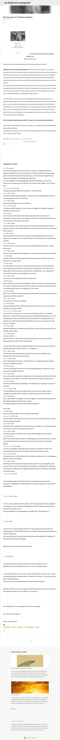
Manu (5, 291)
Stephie (5, 243)
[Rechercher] (33, 3)
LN (4, 281)
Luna (5, 556)
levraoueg (6, 388)
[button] (4, 22)
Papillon (26, 139)
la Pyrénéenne (7, 188)
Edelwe (5, 298)
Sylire (10, 139)
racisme (37, 627)
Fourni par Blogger (31, 738)
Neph (5, 233)
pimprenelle (7, 416)
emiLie (5, 276)
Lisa (23, 139)
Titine (5, 373)
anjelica (5, 431)
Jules (30, 139)
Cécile (5, 423)
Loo (4, 521)
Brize (5, 168)
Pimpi (5, 303)
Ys (4, 213)
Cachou (5, 223)
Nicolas (5, 461)
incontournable (29, 627)
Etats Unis (20, 627)
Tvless (5, 333)
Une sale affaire (15, 694)
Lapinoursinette (8, 446)
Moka (5, 326)
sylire (5, 381)
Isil (4, 256)
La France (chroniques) (17, 721)
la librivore (6, 474)
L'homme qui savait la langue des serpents (22, 668)
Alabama (14, 627)
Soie (4, 263)
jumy (5, 436)
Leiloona (6, 206)
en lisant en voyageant (17, 2)
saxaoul (5, 193)
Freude (5, 201)
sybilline (6, 453)
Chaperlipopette (17, 139)
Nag (4, 411)
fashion (5, 351)
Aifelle (5, 251)
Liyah (5, 366)
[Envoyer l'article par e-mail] (4, 625)
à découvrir (7, 627)
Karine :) (6, 358)
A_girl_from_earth (9, 311)
